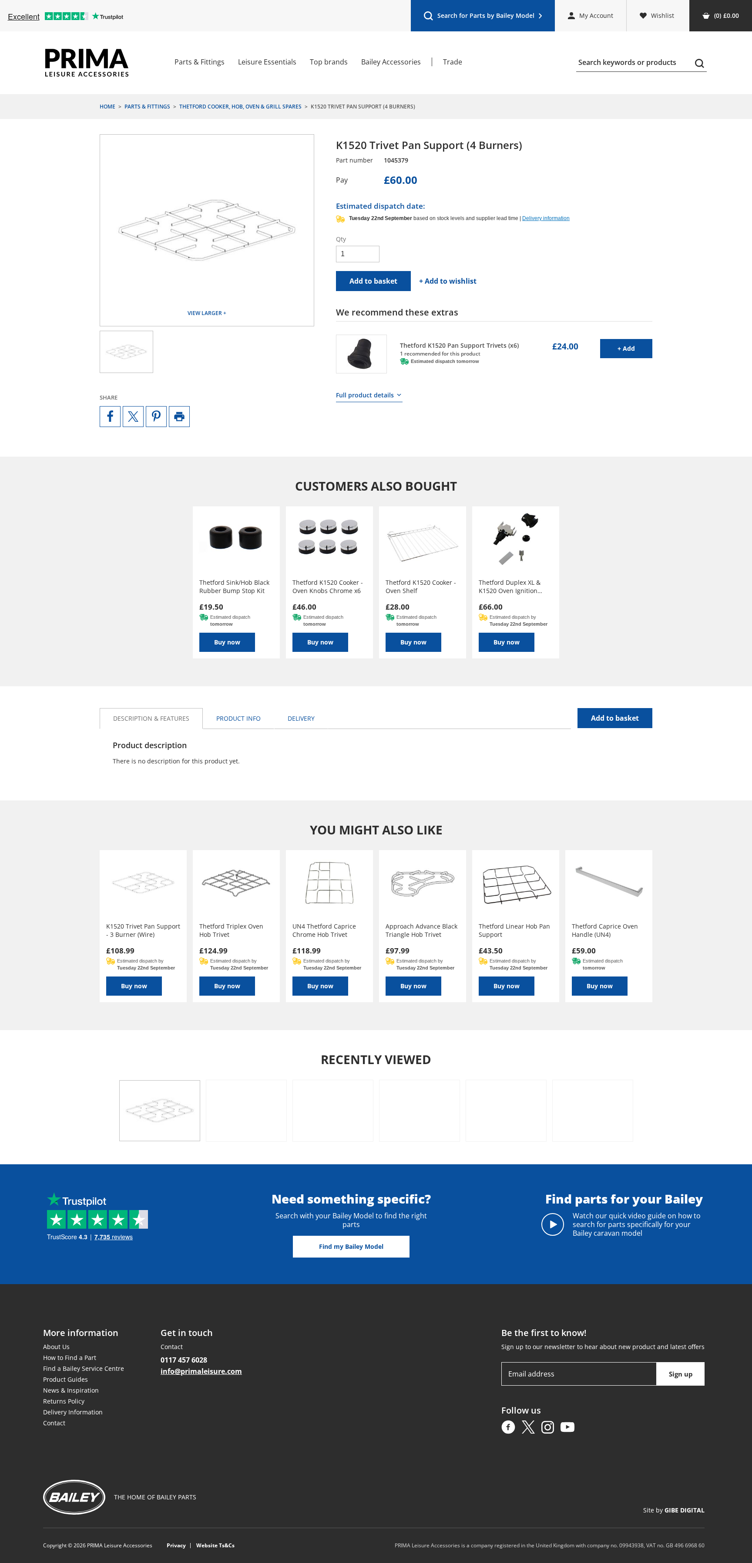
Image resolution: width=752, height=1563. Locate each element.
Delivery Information (73, 1412)
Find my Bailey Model (351, 1246)
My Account (596, 15)
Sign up (681, 1374)
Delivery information (546, 218)
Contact (54, 1423)
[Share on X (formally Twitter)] (133, 416)
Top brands (329, 62)
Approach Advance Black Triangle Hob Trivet (421, 930)
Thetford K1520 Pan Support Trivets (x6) (459, 345)
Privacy (176, 1545)
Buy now (227, 642)
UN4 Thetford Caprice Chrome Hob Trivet (324, 930)
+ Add (635, 348)
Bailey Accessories (391, 62)
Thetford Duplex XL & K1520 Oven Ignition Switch (509, 586)
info (238, 718)
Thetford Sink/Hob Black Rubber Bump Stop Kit (234, 586)
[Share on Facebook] (110, 416)
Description (151, 718)
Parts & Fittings (200, 62)
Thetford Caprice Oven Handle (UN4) (605, 930)
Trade (452, 62)
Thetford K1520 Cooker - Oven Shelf (421, 586)
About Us (56, 1347)
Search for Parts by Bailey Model (478, 17)
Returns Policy (63, 1401)
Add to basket (373, 281)
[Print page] (179, 416)
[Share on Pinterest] (156, 416)
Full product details (365, 395)
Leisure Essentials (267, 62)
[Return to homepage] (86, 63)
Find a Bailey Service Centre (83, 1368)
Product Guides (65, 1379)
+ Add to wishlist (448, 281)
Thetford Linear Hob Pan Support (514, 930)
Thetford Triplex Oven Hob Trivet (231, 930)
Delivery (301, 718)
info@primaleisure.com (201, 1371)
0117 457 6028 (184, 1360)
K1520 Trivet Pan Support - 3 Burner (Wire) (143, 930)
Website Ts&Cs (215, 1545)
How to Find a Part (69, 1357)
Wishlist (662, 15)
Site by (674, 1510)
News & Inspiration (71, 1390)
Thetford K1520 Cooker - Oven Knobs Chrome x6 (327, 586)
